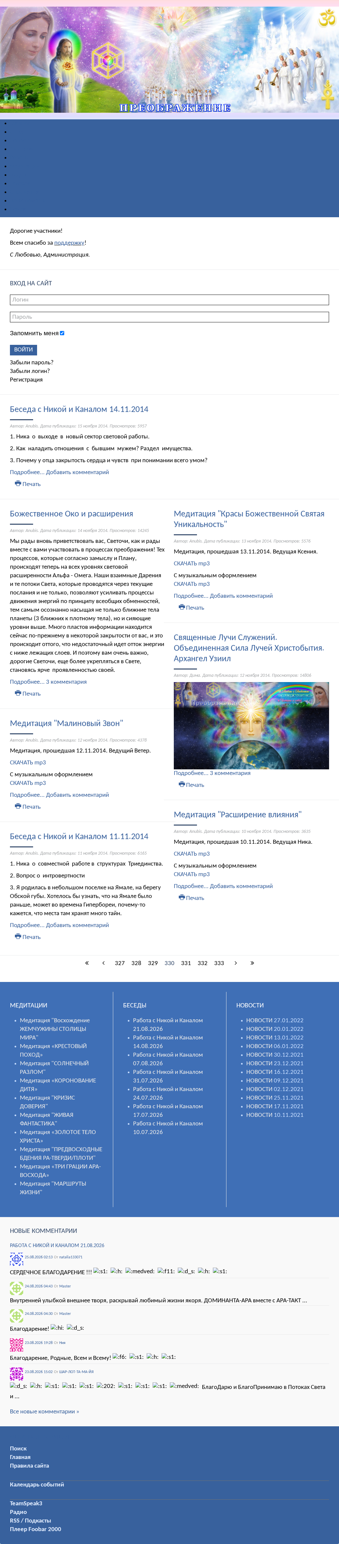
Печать (31, 484)
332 (203, 963)
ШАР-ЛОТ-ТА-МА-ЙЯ (76, 1372)
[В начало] (86, 963)
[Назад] (103, 963)
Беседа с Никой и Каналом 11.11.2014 (79, 837)
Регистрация (26, 380)
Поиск (18, 1449)
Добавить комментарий (77, 472)
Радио (18, 1512)
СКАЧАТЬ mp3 (28, 763)
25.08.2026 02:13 (39, 1257)
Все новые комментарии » (44, 1412)
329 (153, 963)
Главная (20, 1457)
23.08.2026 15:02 (39, 1372)
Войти (23, 350)
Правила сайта (29, 1466)
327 (120, 963)
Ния (62, 1343)
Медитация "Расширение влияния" (238, 815)
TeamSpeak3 (26, 1504)
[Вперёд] (235, 963)
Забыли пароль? (32, 363)
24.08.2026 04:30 (39, 1314)
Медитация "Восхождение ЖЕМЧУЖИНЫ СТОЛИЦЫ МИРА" (55, 1029)
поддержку (69, 243)
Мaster (65, 1286)
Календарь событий (37, 1485)
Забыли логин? (30, 371)
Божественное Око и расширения (71, 514)
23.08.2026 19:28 (39, 1343)
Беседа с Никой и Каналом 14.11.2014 (79, 409)
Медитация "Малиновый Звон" (66, 723)
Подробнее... (27, 472)
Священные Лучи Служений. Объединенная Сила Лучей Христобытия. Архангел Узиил (249, 648)
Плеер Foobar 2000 (35, 1529)
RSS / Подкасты (30, 1521)
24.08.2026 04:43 (39, 1286)
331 (186, 963)
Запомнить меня (34, 333)
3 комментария (66, 682)
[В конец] (252, 963)
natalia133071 (70, 1257)
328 (136, 963)
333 (219, 963)
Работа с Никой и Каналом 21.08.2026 (57, 1245)
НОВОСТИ (259, 1021)
